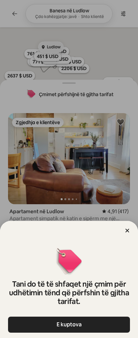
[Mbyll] (127, 230)
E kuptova (69, 324)
